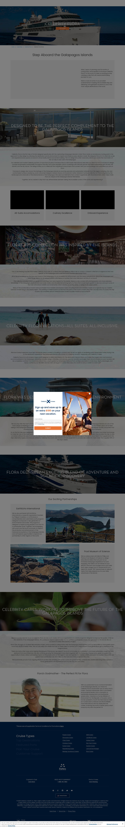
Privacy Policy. (41, 424)
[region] (62, 824)
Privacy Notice (93, 824)
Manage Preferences (112, 824)
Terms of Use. (11, 825)
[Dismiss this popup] (89, 394)
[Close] (122, 823)
